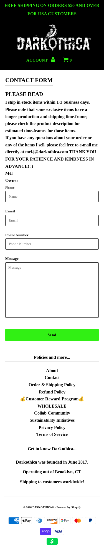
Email (10, 211)
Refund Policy (52, 392)
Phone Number (17, 235)
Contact (52, 377)
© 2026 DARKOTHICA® (38, 507)
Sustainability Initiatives (52, 420)
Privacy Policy (52, 427)
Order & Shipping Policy (52, 384)
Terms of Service (52, 434)
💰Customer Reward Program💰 (52, 399)
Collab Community (52, 413)
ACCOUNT (37, 60)
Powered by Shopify (69, 507)
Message (12, 258)
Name (9, 187)
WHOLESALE (52, 406)
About (52, 370)
